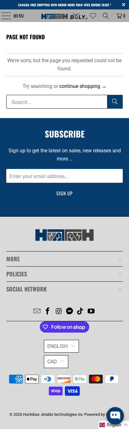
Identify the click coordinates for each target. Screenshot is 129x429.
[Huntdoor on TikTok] (80, 312)
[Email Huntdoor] (37, 312)
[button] (114, 425)
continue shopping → (82, 86)
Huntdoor (31, 414)
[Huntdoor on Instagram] (59, 312)
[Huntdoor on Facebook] (48, 312)
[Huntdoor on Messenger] (69, 312)
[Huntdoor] (64, 15)
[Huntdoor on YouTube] (91, 312)
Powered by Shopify (101, 414)
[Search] (106, 15)
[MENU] (3, 15)
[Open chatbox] (115, 416)
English (57, 346)
